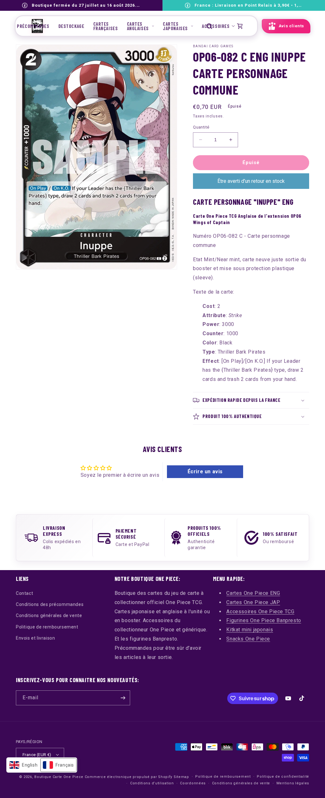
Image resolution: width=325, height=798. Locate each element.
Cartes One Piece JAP (253, 602)
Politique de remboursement (47, 626)
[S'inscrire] (123, 697)
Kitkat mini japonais (249, 630)
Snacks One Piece (248, 639)
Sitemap (181, 777)
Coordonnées (193, 783)
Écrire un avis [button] (205, 472)
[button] (140, 26)
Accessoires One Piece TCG (260, 611)
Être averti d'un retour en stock (251, 181)
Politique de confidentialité (283, 777)
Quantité (201, 127)
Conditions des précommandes (49, 604)
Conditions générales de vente (49, 615)
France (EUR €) (37, 754)
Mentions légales (292, 783)
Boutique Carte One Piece (58, 777)
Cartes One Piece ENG (253, 593)
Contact (24, 593)
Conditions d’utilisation (152, 783)
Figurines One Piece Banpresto (263, 620)
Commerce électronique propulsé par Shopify (128, 777)
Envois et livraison (35, 638)
